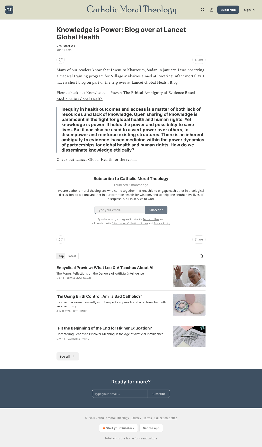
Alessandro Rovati (79, 278)
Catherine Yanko (78, 338)
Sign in (249, 10)
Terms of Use (151, 219)
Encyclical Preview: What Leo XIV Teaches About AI (104, 267)
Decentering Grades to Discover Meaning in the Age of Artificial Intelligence (109, 334)
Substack (111, 438)
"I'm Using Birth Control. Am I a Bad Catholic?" (99, 296)
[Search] (203, 10)
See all (65, 356)
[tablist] (67, 256)
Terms (147, 418)
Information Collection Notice (130, 223)
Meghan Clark (65, 46)
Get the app (151, 428)
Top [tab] (61, 256)
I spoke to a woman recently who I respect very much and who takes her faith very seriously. (111, 304)
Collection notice (165, 418)
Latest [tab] (72, 256)
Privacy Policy (162, 223)
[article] (131, 276)
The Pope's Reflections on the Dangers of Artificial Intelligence (100, 273)
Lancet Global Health (93, 160)
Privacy (136, 418)
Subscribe (228, 10)
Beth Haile (80, 311)
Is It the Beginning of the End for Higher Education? (104, 328)
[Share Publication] (212, 10)
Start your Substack (120, 428)
